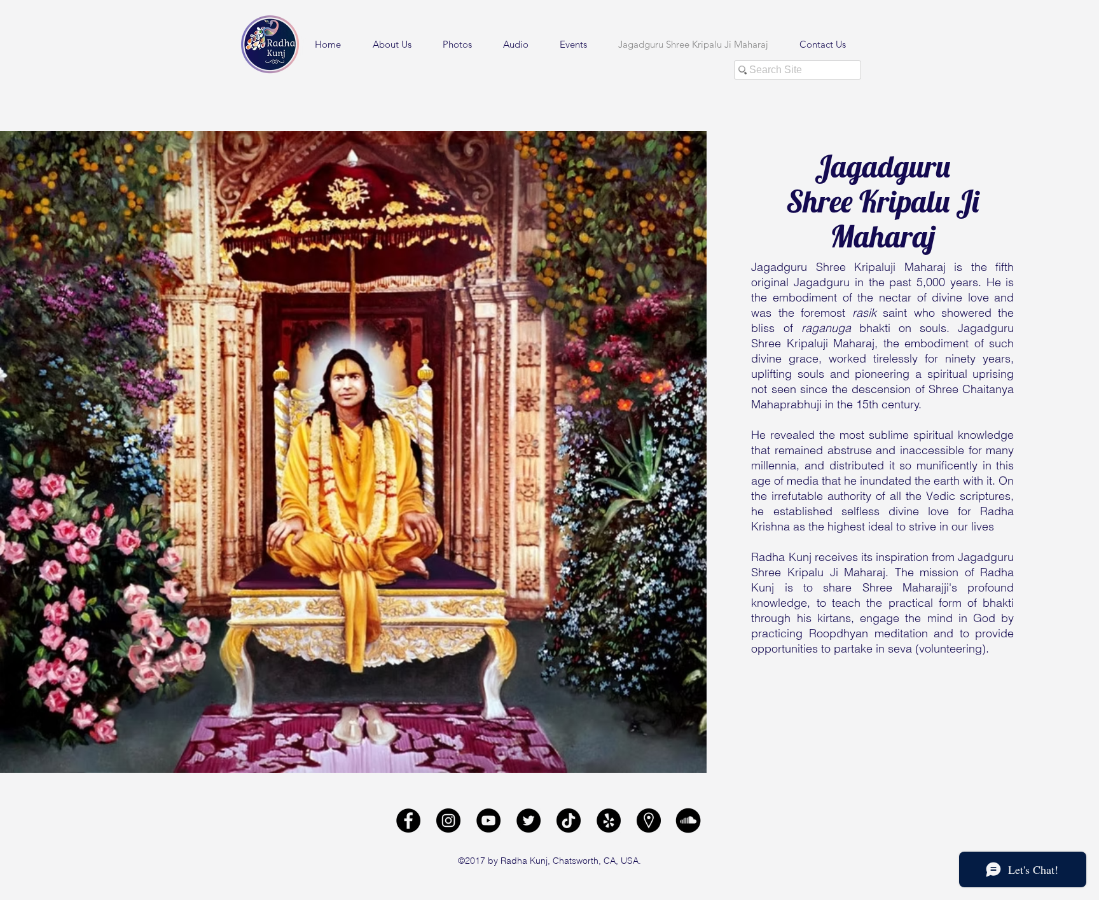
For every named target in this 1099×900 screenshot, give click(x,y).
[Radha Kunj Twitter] (528, 820)
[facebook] (408, 820)
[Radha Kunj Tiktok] (568, 820)
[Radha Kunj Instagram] (448, 820)
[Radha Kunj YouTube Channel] (488, 820)
